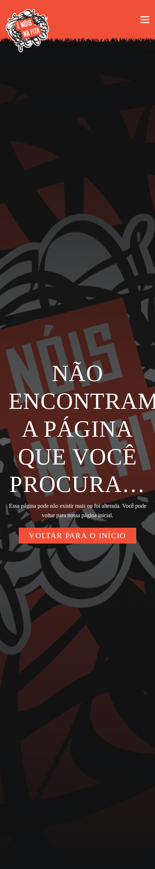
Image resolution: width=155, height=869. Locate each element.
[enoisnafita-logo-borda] (27, 30)
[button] (145, 20)
